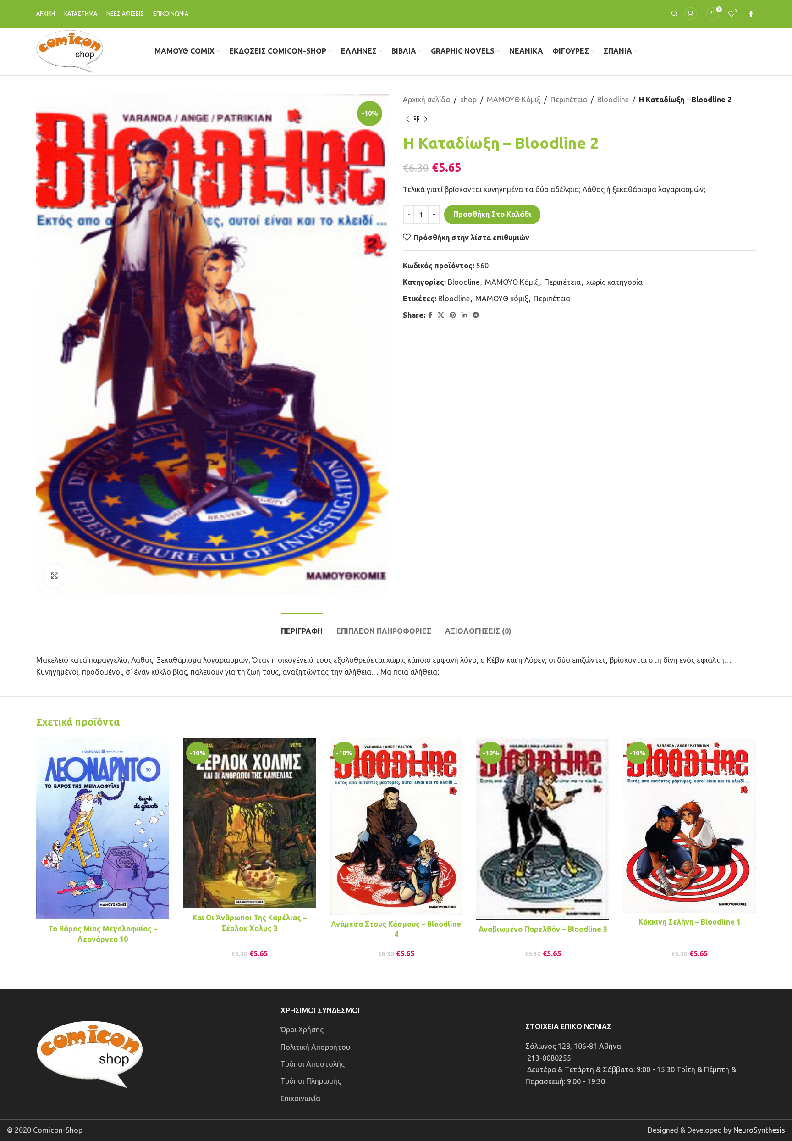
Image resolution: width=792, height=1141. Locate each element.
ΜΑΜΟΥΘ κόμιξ (501, 298)
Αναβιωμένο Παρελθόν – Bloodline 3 (542, 929)
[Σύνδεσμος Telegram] (476, 315)
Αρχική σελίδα (426, 99)
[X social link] (441, 315)
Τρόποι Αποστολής (312, 1064)
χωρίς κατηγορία (614, 282)
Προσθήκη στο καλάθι (492, 214)
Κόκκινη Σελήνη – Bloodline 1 (689, 922)
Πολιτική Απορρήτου (315, 1047)
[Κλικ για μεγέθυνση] (54, 575)
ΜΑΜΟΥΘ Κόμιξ (513, 99)
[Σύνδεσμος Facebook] (751, 14)
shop (468, 99)
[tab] (302, 627)
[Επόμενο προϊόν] (425, 119)
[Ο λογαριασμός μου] (691, 14)
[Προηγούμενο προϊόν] (407, 119)
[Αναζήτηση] (673, 14)
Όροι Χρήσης (302, 1029)
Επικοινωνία (300, 1098)
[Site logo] (70, 50)
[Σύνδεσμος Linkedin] (464, 315)
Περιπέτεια (568, 99)
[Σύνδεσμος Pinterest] (453, 315)
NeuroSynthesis (759, 1130)
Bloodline (613, 99)
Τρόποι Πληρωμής (310, 1081)
